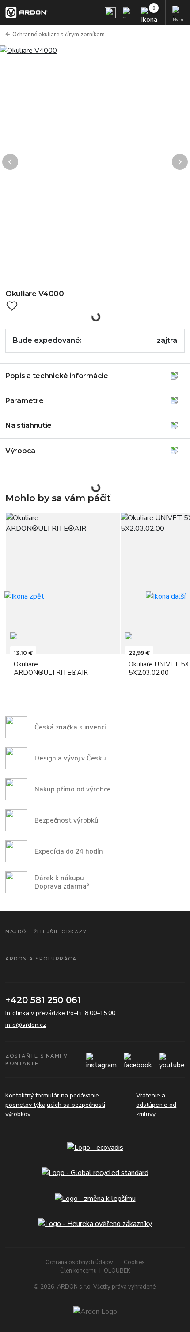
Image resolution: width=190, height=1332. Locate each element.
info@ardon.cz (25, 1025)
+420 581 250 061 (43, 1000)
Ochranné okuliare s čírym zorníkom (58, 35)
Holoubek (114, 1271)
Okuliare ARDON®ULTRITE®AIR (51, 668)
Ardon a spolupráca (40, 959)
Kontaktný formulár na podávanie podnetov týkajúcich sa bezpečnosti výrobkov (55, 1104)
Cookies (134, 1262)
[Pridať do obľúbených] (12, 306)
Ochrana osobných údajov (79, 1262)
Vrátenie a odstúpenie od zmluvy (156, 1104)
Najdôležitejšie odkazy (46, 931)
